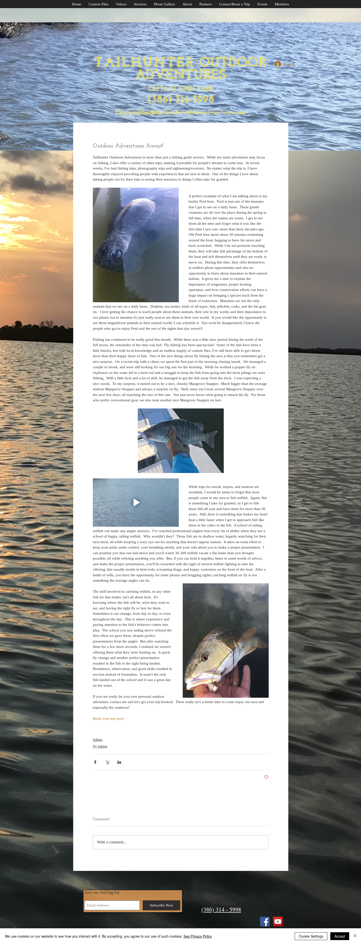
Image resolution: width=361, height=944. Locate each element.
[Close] (355, 936)
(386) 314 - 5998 (221, 909)
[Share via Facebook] (95, 762)
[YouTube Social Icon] (278, 921)
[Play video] (136, 502)
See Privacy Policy (197, 936)
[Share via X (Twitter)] (107, 762)
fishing (97, 740)
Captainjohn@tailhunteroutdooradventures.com (180, 112)
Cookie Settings (311, 936)
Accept (339, 936)
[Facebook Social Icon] (265, 921)
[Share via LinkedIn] (119, 762)
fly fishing (100, 746)
